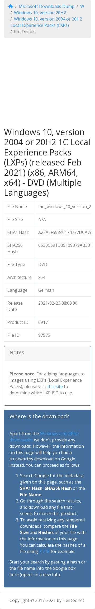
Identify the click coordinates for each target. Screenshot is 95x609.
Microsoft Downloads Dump (46, 6)
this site (55, 386)
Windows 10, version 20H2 (40, 13)
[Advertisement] (47, 82)
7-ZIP (44, 551)
